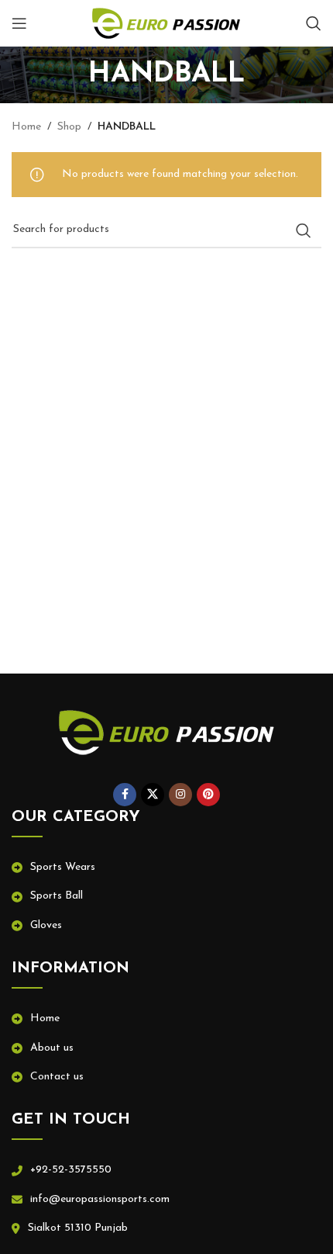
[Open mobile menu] (19, 23)
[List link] (166, 867)
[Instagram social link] (180, 794)
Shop (69, 127)
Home (26, 127)
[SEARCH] (303, 230)
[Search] (313, 23)
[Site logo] (166, 23)
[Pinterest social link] (208, 794)
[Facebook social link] (124, 794)
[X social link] (152, 794)
